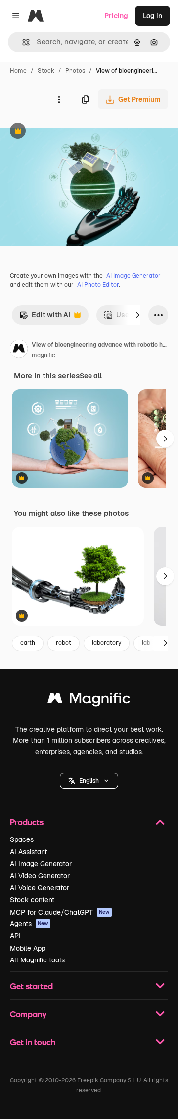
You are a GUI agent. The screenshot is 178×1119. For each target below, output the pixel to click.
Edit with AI (44, 317)
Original (63, 132)
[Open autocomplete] (22, 42)
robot (63, 643)
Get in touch (32, 1042)
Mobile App (27, 948)
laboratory (106, 643)
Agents (29, 923)
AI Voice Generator (39, 887)
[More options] (59, 99)
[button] (89, 781)
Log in (152, 15)
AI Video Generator (40, 875)
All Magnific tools (37, 960)
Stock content (32, 899)
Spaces (22, 839)
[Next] (137, 315)
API (15, 935)
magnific (43, 355)
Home (18, 71)
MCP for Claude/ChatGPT (60, 912)
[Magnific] (89, 700)
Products (27, 822)
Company (28, 1014)
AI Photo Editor (98, 285)
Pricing (116, 15)
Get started (31, 986)
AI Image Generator (133, 276)
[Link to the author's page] (19, 350)
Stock (46, 71)
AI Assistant (28, 851)
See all (91, 375)
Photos (75, 71)
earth (27, 643)
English (89, 781)
